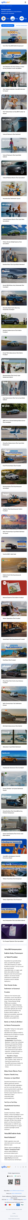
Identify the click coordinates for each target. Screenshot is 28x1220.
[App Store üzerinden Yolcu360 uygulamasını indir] (10, 1176)
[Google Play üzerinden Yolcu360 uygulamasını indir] (17, 1176)
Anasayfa (3, 5)
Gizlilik (14, 1213)
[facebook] (15, 1167)
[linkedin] (21, 1167)
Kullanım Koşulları (14, 1216)
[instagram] (26, 1167)
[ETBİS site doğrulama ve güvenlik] (17, 1182)
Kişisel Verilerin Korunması (14, 1218)
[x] (18, 1167)
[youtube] (23, 1167)
